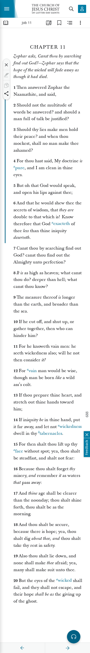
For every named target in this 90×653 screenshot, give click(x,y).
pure (19, 168)
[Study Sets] (49, 22)
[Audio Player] (73, 636)
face (19, 451)
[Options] (80, 22)
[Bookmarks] (59, 22)
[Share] (6, 93)
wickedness (71, 427)
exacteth (61, 224)
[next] (67, 648)
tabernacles (51, 433)
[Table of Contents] (6, 23)
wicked (65, 581)
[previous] (22, 648)
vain (33, 371)
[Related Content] (70, 22)
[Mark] (6, 75)
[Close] (6, 65)
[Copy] (6, 85)
